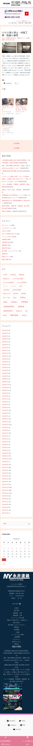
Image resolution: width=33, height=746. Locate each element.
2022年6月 (5, 470)
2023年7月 (5, 433)
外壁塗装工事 (6, 242)
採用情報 (17, 637)
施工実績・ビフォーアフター (16, 625)
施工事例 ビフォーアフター (10, 251)
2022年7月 (5, 467)
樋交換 (4, 253)
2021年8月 (5, 498)
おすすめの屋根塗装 (8, 282)
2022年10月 (5, 459)
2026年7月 (5, 333)
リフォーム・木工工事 (17, 618)
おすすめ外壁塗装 (21, 282)
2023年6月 (5, 436)
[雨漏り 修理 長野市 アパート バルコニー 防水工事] (8, 121)
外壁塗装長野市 (8, 307)
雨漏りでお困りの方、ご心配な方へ (17, 620)
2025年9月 (5, 359)
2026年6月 (5, 336)
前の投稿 (16, 143)
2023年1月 (5, 450)
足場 (26, 311)
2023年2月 (5, 447)
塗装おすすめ (6, 293)
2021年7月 (5, 501)
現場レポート (6, 256)
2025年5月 (5, 370)
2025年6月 (5, 367)
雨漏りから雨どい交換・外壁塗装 (12, 189)
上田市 (20, 286)
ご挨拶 (17, 632)
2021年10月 (5, 493)
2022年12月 (5, 453)
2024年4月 (5, 407)
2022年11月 (5, 456)
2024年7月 (5, 399)
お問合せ (16, 644)
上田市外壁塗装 (16, 290)
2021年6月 (5, 504)
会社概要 (16, 629)
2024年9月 (5, 393)
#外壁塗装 (13, 274)
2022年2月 (5, 481)
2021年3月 (5, 513)
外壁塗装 (4, 239)
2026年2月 (5, 347)
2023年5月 (5, 439)
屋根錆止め (19, 311)
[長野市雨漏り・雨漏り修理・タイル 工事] (8, 101)
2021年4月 (5, 510)
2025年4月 (5, 373)
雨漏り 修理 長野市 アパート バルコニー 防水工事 (7, 127)
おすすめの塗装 (18, 278)
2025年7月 (5, 364)
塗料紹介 (16, 627)
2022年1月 (5, 484)
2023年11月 (5, 421)
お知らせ (4, 231)
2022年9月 (5, 461)
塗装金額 (23, 293)
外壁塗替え (14, 302)
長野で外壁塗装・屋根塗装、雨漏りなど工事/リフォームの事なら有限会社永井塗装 (21, 3)
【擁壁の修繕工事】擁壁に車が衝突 (12, 171)
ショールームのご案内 (17, 634)
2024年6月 (5, 402)
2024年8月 (5, 396)
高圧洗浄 (24, 315)
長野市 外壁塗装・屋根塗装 (10, 211)
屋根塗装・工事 (17, 615)
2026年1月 (5, 350)
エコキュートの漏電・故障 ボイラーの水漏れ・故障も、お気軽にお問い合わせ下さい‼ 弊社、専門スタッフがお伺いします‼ (16, 179)
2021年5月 (5, 507)
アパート (5, 286)
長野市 (5, 315)
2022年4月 (5, 476)
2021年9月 (5, 496)
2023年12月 (5, 419)
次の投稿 (16, 148)
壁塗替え (23, 297)
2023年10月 (5, 424)
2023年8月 (5, 430)
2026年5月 (5, 339)
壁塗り (15, 297)
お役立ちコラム (16, 641)
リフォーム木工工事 (7, 236)
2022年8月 (5, 464)
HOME (16, 608)
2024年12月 (5, 384)
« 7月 (3, 564)
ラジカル (13, 286)
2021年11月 (5, 490)
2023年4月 (5, 441)
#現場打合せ (6, 278)
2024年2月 (5, 413)
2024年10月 (5, 390)
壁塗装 (5, 302)
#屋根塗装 (21, 274)
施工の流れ (16, 622)
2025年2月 (5, 379)
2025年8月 (5, 362)
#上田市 (5, 274)
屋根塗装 (4, 245)
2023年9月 (5, 427)
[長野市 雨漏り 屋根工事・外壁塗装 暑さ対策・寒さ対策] (21, 101)
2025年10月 (5, 356)
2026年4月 (5, 342)
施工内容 (16, 610)
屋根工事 (4, 248)
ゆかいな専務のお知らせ (9, 234)
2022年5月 (5, 473)
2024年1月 (5, 416)
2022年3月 (5, 479)
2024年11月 (5, 387)
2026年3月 (5, 344)
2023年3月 (5, 444)
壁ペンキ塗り (6, 297)
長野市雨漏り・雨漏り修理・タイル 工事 (7, 108)
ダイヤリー (16, 639)
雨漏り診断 (5, 259)
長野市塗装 (14, 315)
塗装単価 (15, 293)
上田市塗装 (6, 290)
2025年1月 (5, 382)
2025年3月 (5, 376)
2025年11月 (5, 353)
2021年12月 (5, 487)
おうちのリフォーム (7, 228)
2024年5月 (5, 404)
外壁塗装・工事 (17, 613)
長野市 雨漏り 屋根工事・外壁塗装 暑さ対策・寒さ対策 (21, 108)
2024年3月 (5, 410)
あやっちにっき (6, 225)
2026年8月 (5, 330)
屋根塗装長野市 (8, 311)
